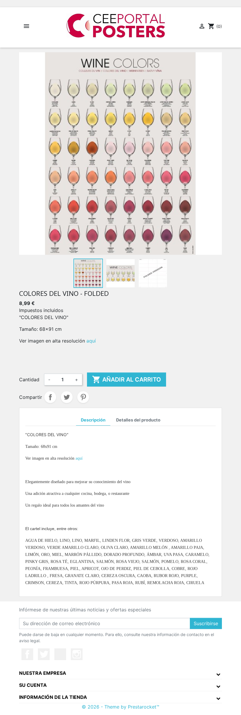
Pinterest (83, 397)
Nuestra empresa (42, 673)
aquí (91, 341)
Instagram (77, 654)
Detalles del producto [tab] (138, 419)
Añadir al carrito (126, 379)
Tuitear (67, 397)
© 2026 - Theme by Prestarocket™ (120, 707)
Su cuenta (33, 685)
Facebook (27, 654)
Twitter (44, 654)
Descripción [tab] (93, 419)
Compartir (50, 397)
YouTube (60, 654)
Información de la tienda (53, 697)
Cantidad (29, 379)
